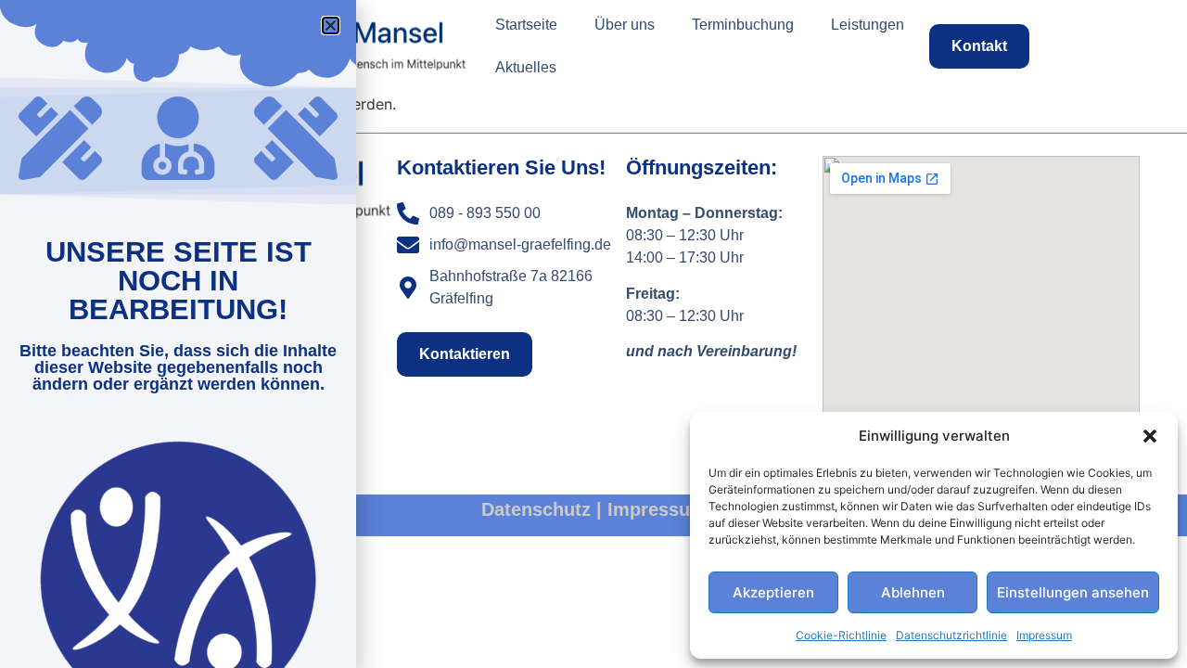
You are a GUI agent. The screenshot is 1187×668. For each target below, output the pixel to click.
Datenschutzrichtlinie (951, 635)
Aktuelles (525, 67)
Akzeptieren (773, 592)
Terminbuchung (743, 24)
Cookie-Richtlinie (841, 635)
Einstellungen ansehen (1073, 592)
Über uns (624, 24)
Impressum (1044, 635)
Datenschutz (536, 509)
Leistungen (867, 24)
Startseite (526, 24)
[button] (1150, 436)
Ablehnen (913, 592)
